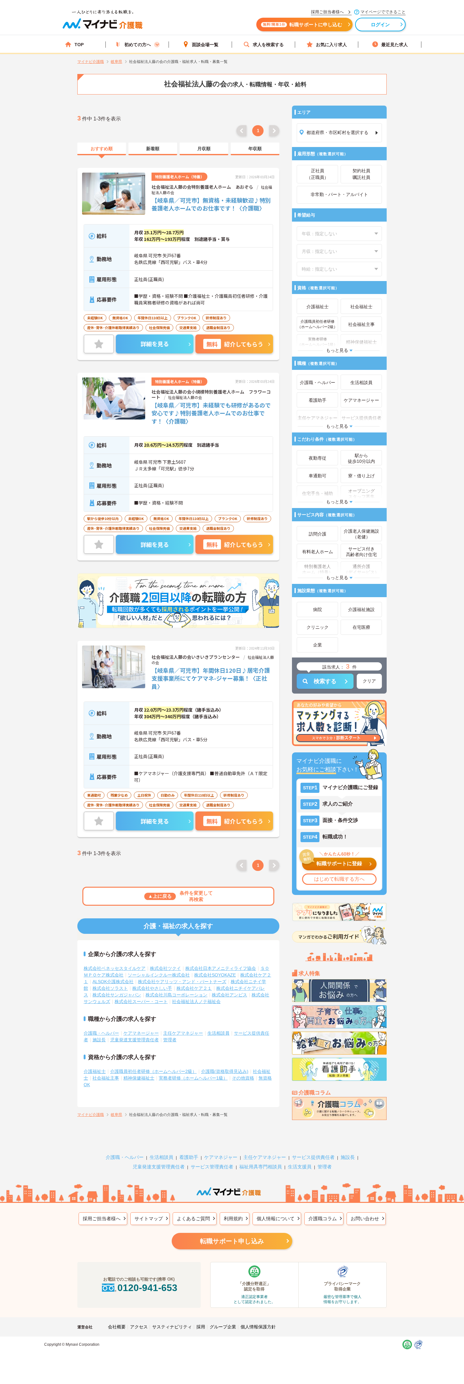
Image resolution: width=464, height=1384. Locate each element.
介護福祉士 (95, 1071)
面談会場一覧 (205, 44)
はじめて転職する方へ (339, 879)
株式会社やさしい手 (152, 988)
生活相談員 (218, 1033)
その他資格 (243, 1078)
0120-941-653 (147, 1288)
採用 (200, 1326)
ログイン (380, 24)
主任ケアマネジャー (183, 1033)
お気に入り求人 (331, 44)
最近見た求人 (394, 44)
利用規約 (233, 1218)
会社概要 (117, 1326)
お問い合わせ (365, 1218)
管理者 (169, 1039)
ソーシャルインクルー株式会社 (159, 974)
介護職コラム (322, 1218)
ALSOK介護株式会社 (113, 981)
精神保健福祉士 (138, 1078)
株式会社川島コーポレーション (176, 994)
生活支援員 (300, 1166)
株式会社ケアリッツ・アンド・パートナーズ (182, 981)
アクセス (139, 1326)
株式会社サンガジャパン (116, 994)
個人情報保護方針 (258, 1326)
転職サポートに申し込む (302, 24)
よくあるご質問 (193, 1218)
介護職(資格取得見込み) (224, 1071)
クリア (369, 680)
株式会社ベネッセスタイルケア (115, 968)
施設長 (99, 1039)
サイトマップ (148, 1218)
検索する (325, 681)
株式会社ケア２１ (194, 988)
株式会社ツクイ (165, 968)
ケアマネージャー (141, 1033)
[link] (101, 149)
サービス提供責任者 (313, 1157)
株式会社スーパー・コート (141, 1001)
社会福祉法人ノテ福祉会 (196, 1001)
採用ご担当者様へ (102, 1218)
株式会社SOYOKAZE (215, 974)
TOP (79, 44)
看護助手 (188, 1157)
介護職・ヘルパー (101, 1033)
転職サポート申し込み (232, 1241)
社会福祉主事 (105, 1078)
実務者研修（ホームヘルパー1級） (193, 1078)
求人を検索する (268, 44)
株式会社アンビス (229, 994)
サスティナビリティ (172, 1326)
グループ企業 (223, 1326)
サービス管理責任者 (212, 1166)
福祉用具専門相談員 (260, 1166)
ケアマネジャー (220, 1157)
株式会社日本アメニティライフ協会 (220, 968)
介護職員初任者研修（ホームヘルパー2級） (153, 1071)
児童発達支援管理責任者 (134, 1039)
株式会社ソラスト (110, 988)
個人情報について (275, 1218)
